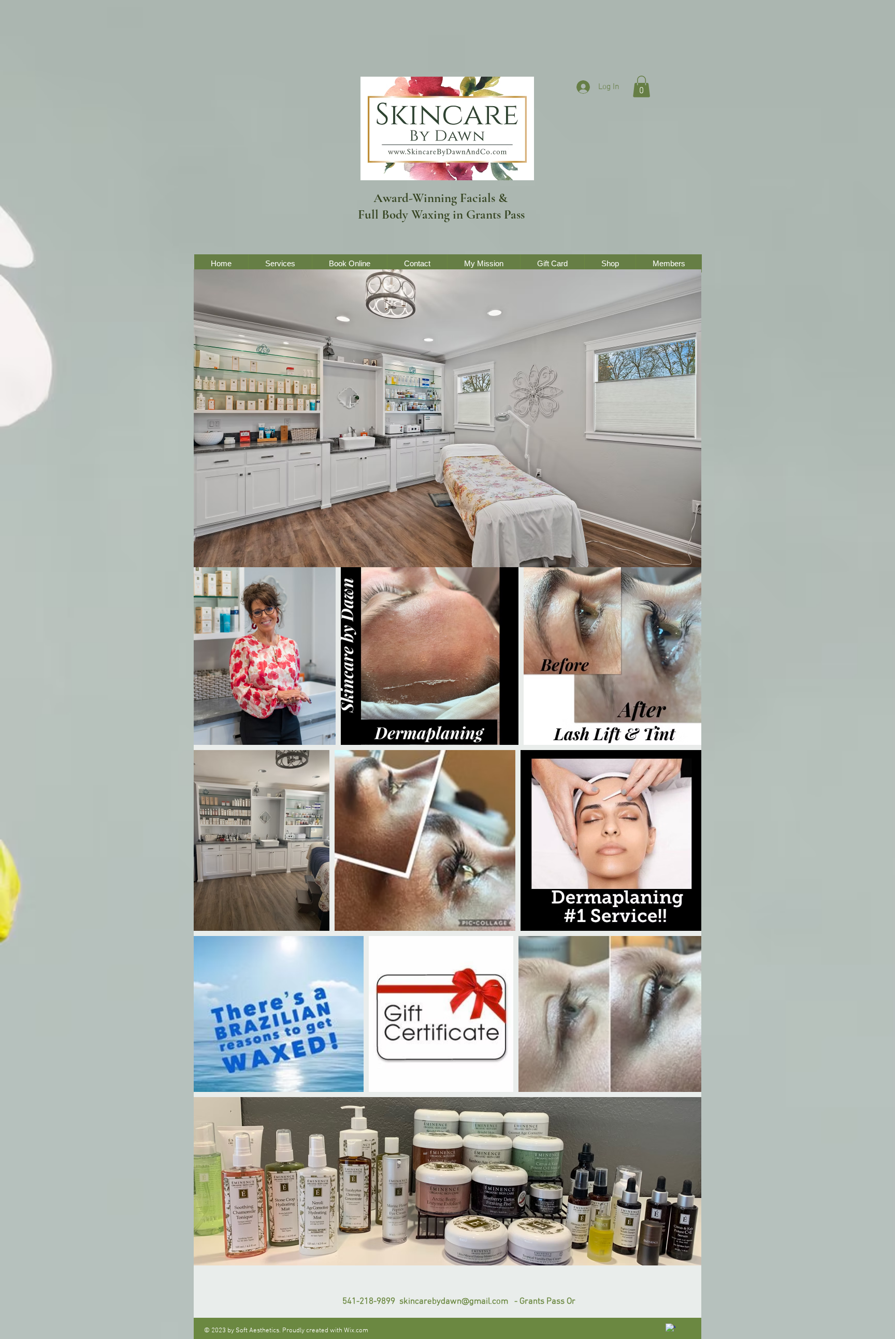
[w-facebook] (670, 1328)
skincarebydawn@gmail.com (453, 1302)
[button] (641, 86)
